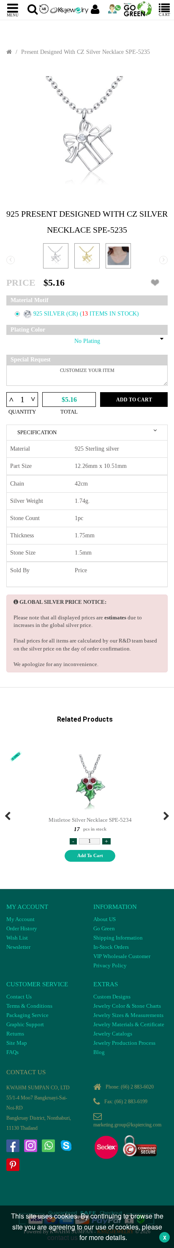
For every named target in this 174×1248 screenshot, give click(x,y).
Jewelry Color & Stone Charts (127, 1006)
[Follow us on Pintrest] (12, 1164)
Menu (13, 14)
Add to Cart (134, 400)
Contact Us (19, 996)
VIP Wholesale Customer (121, 956)
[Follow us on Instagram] (30, 1145)
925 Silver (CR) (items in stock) (86, 314)
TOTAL (69, 412)
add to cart (90, 855)
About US (104, 919)
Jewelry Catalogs (112, 1033)
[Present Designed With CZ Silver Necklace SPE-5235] (87, 132)
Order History (21, 928)
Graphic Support (25, 1024)
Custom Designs (111, 996)
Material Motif (30, 300)
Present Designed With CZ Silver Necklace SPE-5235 (85, 52)
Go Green (104, 928)
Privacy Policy (110, 965)
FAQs (12, 1052)
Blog (99, 1052)
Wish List (17, 938)
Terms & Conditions (29, 1006)
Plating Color (28, 330)
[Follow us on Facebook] (12, 1145)
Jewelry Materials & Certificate (128, 1024)
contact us (62, 1237)
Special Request (31, 359)
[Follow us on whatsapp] (48, 1145)
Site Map (16, 1043)
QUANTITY (22, 412)
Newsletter (18, 947)
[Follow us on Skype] (66, 1145)
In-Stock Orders (111, 947)
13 (86, 314)
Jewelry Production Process (124, 1043)
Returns (15, 1033)
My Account (20, 919)
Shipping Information (118, 938)
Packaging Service (27, 1015)
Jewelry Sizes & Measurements (128, 1015)
